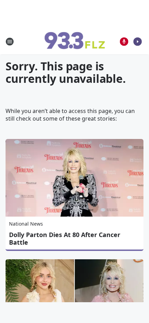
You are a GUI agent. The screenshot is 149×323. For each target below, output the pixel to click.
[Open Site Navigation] (10, 41)
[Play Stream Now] (137, 41)
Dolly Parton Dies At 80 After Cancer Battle (64, 238)
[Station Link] (74, 42)
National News (26, 223)
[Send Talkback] (124, 41)
